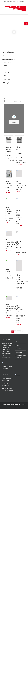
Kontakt (18, 341)
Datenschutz (19, 348)
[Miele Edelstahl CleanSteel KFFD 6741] (8, 173)
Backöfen (6, 69)
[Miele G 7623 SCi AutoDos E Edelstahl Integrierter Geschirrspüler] (8, 140)
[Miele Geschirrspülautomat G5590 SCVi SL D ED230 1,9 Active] (19, 202)
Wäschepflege (7, 83)
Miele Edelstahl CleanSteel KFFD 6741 (9, 186)
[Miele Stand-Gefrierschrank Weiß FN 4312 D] (19, 173)
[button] (26, 23)
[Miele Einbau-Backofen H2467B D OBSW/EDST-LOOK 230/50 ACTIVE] (19, 298)
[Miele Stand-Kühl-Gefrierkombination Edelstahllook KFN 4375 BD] (19, 265)
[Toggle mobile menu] (3, 12)
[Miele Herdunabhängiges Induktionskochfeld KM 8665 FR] (8, 233)
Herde (5, 65)
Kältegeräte (7, 76)
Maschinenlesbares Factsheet (20, 356)
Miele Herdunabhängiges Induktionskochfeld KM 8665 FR (12, 244)
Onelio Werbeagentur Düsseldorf (15, 405)
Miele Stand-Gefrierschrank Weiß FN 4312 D (21, 185)
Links (17, 345)
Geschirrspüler (7, 62)
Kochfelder (6, 72)
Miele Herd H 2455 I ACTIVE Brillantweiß (9, 274)
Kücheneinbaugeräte (9, 59)
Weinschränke (7, 79)
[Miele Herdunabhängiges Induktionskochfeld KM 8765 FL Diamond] (8, 298)
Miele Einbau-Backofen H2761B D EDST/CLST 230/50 (9, 214)
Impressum (19, 352)
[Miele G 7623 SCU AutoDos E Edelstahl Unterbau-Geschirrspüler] (19, 140)
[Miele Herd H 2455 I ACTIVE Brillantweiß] (8, 262)
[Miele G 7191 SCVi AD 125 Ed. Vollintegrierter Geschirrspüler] (19, 234)
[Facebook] (3, 394)
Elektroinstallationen (8, 56)
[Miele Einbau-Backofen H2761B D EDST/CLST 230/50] (8, 200)
